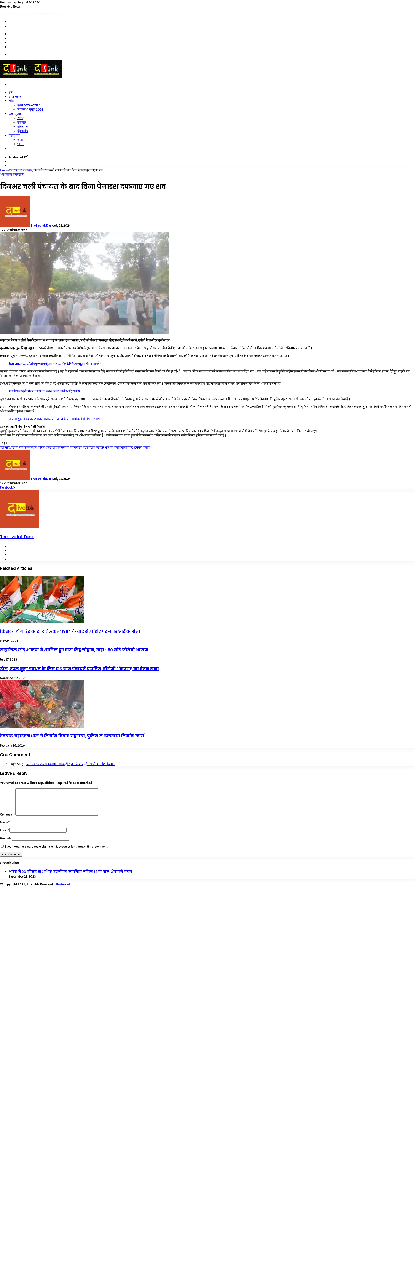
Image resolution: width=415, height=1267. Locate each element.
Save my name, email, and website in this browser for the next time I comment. (56, 846)
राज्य (21, 174)
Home (4, 170)
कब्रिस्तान (30, 447)
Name (5, 822)
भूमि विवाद (127, 447)
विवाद (146, 447)
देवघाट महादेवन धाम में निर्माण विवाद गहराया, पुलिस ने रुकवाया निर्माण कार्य (72, 736)
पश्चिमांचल (24, 127)
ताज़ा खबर (15, 96)
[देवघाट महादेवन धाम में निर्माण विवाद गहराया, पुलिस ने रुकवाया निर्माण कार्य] (42, 726)
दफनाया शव (66, 447)
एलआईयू (5, 447)
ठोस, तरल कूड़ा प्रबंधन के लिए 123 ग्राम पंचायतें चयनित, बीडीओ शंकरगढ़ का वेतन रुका (79, 669)
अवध (20, 118)
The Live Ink (63, 884)
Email (4, 830)
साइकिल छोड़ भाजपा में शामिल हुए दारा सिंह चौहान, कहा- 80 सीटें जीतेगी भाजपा (74, 650)
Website (5, 838)
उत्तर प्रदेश (15, 114)
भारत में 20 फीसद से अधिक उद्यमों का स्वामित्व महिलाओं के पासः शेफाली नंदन (70, 871)
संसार (20, 140)
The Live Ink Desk (42, 225)
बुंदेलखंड (22, 131)
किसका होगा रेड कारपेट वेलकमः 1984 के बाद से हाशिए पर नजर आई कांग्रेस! (70, 631)
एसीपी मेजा (17, 447)
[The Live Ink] (31, 77)
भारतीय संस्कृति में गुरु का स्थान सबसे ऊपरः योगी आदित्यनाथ (44, 391)
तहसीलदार (52, 447)
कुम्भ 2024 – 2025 (28, 105)
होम (11, 92)
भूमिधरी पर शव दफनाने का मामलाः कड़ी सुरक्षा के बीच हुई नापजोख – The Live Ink (68, 764)
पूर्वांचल (21, 122)
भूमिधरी (137, 447)
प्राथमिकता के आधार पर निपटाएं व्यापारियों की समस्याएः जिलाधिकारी (40, 14)
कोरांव (41, 447)
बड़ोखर (100, 447)
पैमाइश (78, 447)
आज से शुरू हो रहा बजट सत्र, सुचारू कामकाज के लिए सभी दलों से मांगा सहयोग (54, 419)
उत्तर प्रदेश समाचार (20, 170)
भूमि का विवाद (113, 447)
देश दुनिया (14, 135)
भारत (20, 144)
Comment (7, 814)
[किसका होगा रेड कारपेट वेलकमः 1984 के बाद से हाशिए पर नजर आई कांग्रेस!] (42, 622)
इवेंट (11, 101)
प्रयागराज (89, 447)
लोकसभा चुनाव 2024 (30, 109)
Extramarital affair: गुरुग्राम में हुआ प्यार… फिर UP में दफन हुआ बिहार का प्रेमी (55, 363)
